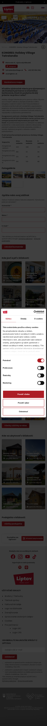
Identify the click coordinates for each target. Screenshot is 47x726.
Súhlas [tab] (8, 319)
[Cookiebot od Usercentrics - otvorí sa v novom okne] (33, 312)
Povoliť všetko (23, 394)
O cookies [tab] (38, 319)
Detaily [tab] (24, 319)
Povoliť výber (23, 403)
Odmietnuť (23, 411)
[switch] (40, 368)
